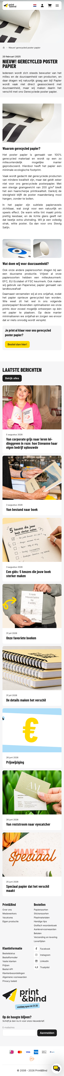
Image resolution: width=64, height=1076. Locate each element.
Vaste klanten (9, 961)
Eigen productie (10, 921)
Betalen (37, 933)
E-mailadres (8, 1027)
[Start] (3, 47)
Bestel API (7, 969)
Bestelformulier (10, 957)
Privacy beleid (9, 981)
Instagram (45, 955)
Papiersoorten (41, 909)
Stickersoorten (41, 913)
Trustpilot (45, 967)
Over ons (7, 909)
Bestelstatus (8, 953)
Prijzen (5, 965)
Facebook (45, 948)
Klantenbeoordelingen (13, 973)
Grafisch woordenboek (45, 925)
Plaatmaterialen (42, 917)
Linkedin (44, 961)
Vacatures (7, 917)
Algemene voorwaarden (14, 977)
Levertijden (39, 941)
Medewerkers (9, 913)
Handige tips (40, 921)
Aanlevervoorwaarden (45, 929)
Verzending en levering (45, 937)
